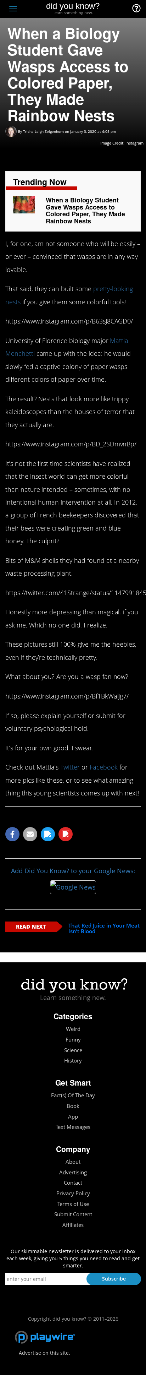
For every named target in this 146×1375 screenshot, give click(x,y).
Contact (73, 1182)
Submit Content (73, 1214)
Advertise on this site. (44, 1352)
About (73, 1161)
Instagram (134, 143)
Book (73, 1106)
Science (73, 1050)
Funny (73, 1039)
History (73, 1060)
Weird (73, 1029)
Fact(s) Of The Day (73, 1095)
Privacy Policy (73, 1193)
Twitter (70, 767)
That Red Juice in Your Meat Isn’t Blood (104, 928)
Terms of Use (73, 1204)
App (73, 1116)
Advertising (73, 1172)
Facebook (104, 767)
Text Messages (73, 1127)
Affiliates (73, 1225)
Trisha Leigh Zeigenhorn (43, 131)
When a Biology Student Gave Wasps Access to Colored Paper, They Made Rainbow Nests (85, 210)
